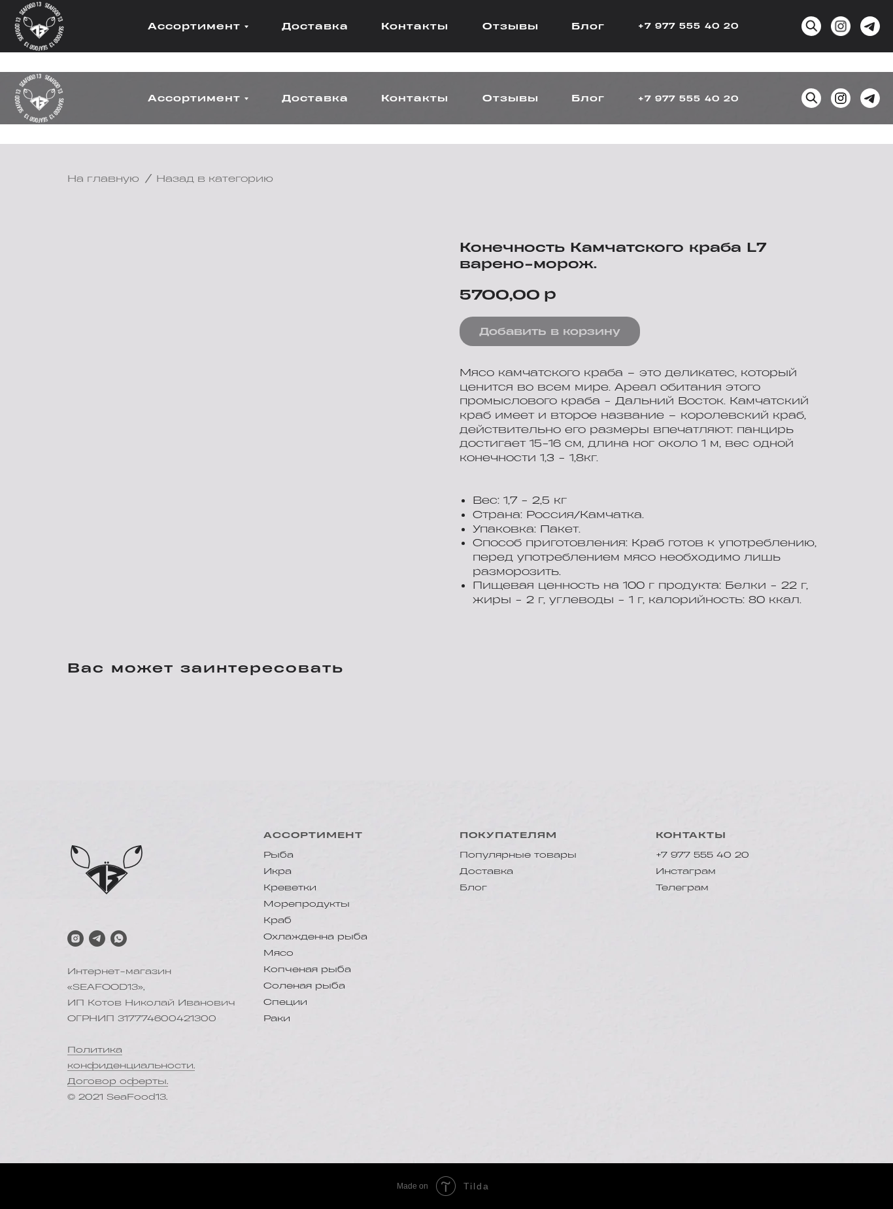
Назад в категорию (214, 178)
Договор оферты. (117, 1080)
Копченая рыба (307, 968)
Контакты (414, 26)
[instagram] (75, 938)
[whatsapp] (118, 938)
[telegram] (97, 938)
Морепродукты (306, 903)
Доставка (315, 26)
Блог (588, 26)
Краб (277, 919)
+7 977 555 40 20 (688, 25)
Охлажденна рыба (315, 935)
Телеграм (682, 886)
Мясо (278, 952)
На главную (103, 178)
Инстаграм (686, 870)
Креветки (289, 886)
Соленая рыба (304, 984)
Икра (277, 870)
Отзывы (510, 26)
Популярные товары (518, 854)
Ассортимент (194, 26)
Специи (285, 1001)
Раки (276, 1017)
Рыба (278, 854)
